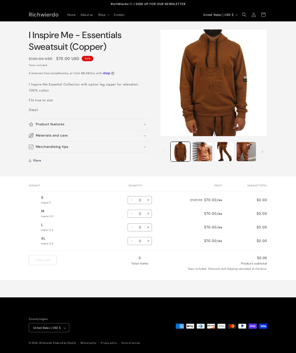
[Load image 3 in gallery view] (224, 151)
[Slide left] (164, 151)
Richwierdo (45, 343)
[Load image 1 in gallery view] (180, 151)
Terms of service (130, 343)
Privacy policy (109, 343)
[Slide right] (262, 151)
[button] (103, 14)
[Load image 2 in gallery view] (202, 151)
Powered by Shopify (64, 343)
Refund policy (88, 343)
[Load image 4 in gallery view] (246, 151)
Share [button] (37, 160)
